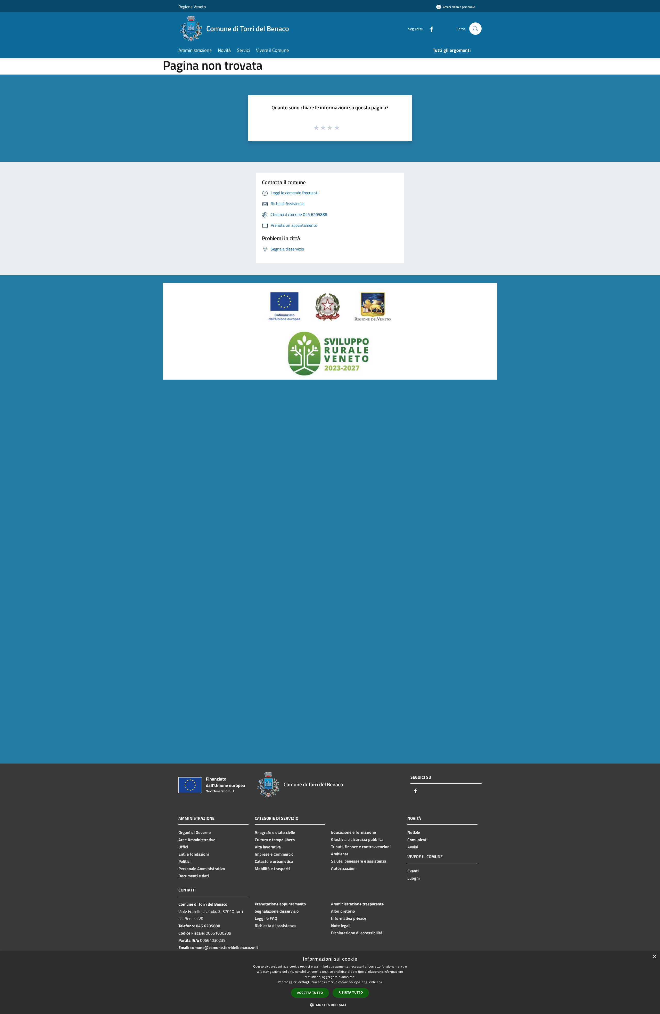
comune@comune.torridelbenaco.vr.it (224, 947)
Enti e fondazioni (193, 854)
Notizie (413, 832)
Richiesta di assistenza (275, 925)
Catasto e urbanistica (274, 861)
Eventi (413, 871)
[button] (330, 1005)
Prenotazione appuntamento (280, 904)
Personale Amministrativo (201, 868)
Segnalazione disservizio (277, 911)
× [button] (654, 957)
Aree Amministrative (196, 840)
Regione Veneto (192, 7)
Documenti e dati (193, 876)
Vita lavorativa (268, 847)
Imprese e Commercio (274, 854)
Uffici (183, 847)
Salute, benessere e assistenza (358, 861)
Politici (184, 861)
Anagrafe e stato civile (275, 832)
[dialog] (330, 982)
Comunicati (417, 840)
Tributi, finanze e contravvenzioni (361, 846)
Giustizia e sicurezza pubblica (357, 839)
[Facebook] (429, 28)
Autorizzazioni (344, 868)
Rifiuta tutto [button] (351, 992)
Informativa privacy (348, 918)
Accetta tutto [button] (310, 993)
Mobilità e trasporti (272, 868)
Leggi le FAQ (266, 918)
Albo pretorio (343, 911)
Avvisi (412, 847)
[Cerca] (475, 28)
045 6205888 (208, 926)
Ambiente (339, 854)
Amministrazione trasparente (357, 904)
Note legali (340, 925)
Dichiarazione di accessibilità (356, 933)
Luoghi (413, 878)
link (379, 982)
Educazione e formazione (353, 832)
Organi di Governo (194, 832)
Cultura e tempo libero (275, 840)
